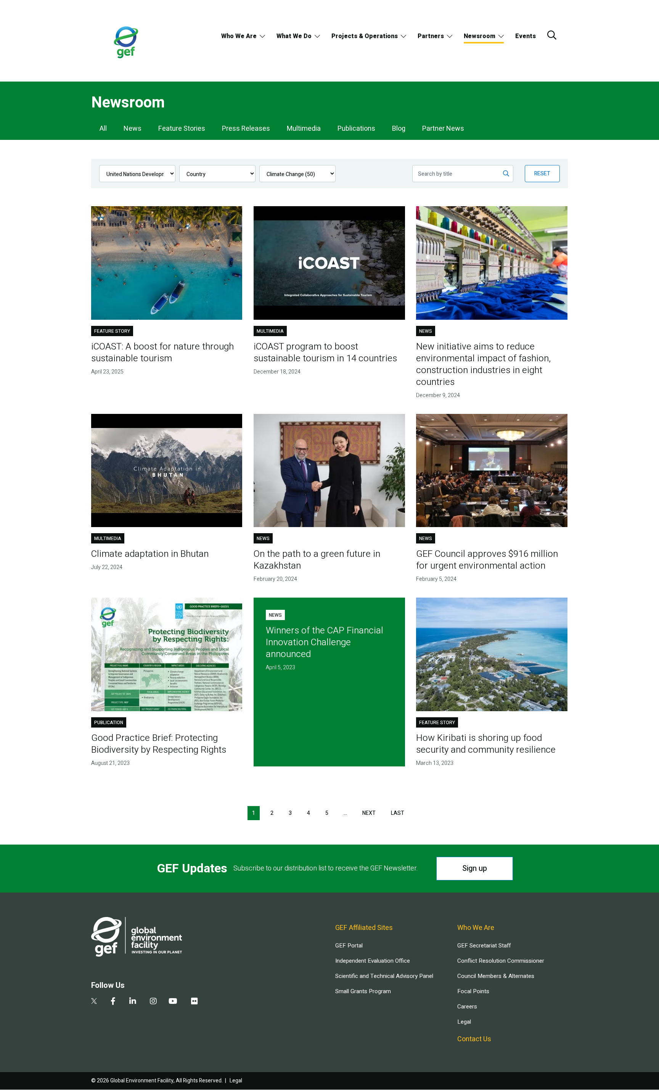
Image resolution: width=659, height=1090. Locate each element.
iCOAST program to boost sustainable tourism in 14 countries (325, 352)
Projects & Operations (364, 36)
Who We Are (239, 36)
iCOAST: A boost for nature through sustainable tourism (162, 352)
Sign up (474, 868)
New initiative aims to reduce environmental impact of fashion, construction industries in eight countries (483, 364)
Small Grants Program (363, 991)
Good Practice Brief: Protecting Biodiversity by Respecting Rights (158, 744)
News (132, 128)
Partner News (443, 128)
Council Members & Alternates (495, 976)
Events (525, 36)
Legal (464, 1022)
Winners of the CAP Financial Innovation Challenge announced (324, 642)
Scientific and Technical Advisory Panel (384, 976)
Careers (467, 1006)
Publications (356, 128)
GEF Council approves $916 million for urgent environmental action (487, 559)
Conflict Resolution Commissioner (500, 961)
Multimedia (304, 128)
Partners (431, 36)
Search (551, 35)
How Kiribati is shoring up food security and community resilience (486, 744)
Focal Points (473, 991)
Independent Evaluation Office (372, 961)
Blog (398, 128)
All (103, 128)
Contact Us (474, 1039)
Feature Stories (181, 128)
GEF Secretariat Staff (484, 945)
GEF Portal (349, 945)
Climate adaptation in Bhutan (150, 554)
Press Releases (246, 128)
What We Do (294, 36)
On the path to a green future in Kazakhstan (317, 559)
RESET (542, 174)
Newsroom (479, 36)
